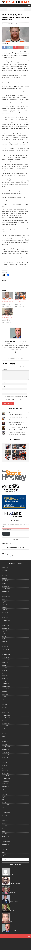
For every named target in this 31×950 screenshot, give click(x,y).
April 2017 (4, 852)
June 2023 (4, 667)
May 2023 (4, 670)
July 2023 (4, 665)
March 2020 (5, 770)
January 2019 (5, 807)
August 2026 (5, 567)
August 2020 (5, 757)
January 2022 (5, 712)
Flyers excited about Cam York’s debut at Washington (20, 301)
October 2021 (5, 720)
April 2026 (4, 578)
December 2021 (6, 715)
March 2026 (5, 580)
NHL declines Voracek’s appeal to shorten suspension (7, 301)
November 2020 (6, 749)
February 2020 (5, 773)
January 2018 (5, 839)
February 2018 (5, 836)
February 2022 (5, 710)
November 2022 (6, 686)
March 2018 (4, 833)
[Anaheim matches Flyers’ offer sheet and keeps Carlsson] (22, 457)
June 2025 (4, 604)
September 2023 (6, 660)
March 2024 (5, 644)
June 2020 (4, 762)
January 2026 (5, 586)
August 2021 (5, 725)
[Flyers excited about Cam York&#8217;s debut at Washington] (20, 295)
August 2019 (5, 789)
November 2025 (6, 591)
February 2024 (5, 646)
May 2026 (4, 575)
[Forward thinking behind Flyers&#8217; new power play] (7, 311)
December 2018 (6, 810)
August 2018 (5, 820)
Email (3, 387)
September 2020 (6, 754)
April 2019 (4, 799)
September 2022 (6, 691)
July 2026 (4, 570)
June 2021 (4, 731)
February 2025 (5, 615)
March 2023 (5, 675)
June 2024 (4, 636)
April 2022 (4, 704)
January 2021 (5, 744)
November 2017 (6, 844)
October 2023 (5, 657)
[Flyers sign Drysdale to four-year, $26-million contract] (22, 446)
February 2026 (5, 583)
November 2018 (6, 812)
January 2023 (5, 681)
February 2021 (5, 741)
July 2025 (4, 602)
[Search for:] (15, 9)
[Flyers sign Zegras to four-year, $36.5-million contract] (22, 452)
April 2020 (4, 768)
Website (4, 391)
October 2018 (5, 815)
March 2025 (5, 612)
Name (3, 382)
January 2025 (5, 617)
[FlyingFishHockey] (15, 3)
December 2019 (6, 778)
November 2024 (6, 623)
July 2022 (4, 696)
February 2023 (5, 678)
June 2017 (4, 849)
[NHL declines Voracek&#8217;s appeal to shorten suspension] (7, 295)
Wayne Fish (15, 23)
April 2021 (4, 736)
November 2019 (6, 781)
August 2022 (5, 694)
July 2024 (4, 633)
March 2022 (5, 707)
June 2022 (4, 699)
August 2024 (5, 631)
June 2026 (4, 573)
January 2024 (5, 649)
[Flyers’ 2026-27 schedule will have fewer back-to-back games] (8, 452)
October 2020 (5, 752)
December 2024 (6, 620)
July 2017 (4, 847)
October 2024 (5, 625)
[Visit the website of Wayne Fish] (15, 352)
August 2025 (5, 599)
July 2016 (4, 855)
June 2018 (4, 826)
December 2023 (6, 652)
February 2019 (5, 804)
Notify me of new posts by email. (13, 399)
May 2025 (4, 607)
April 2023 (4, 673)
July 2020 (4, 760)
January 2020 (5, 775)
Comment (4, 369)
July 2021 (4, 728)
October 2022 (5, 689)
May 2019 (4, 797)
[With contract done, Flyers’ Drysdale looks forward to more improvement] (15, 446)
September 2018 (6, 818)
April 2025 (4, 609)
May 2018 (4, 828)
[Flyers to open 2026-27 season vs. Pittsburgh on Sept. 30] (8, 457)
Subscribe (6, 534)
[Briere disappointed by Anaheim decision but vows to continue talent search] (15, 457)
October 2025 (5, 594)
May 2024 (4, 638)
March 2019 (4, 802)
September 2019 (6, 786)
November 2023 (6, 654)
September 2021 (6, 723)
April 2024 (4, 641)
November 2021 (6, 718)
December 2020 (6, 746)
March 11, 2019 (6, 23)
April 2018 (4, 831)
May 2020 (4, 765)
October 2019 (5, 783)
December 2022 (6, 683)
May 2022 (4, 702)
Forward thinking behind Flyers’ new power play (7, 317)
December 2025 (6, 588)
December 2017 (6, 841)
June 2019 (4, 794)
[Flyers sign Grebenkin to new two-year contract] (8, 446)
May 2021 (4, 733)
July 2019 (4, 791)
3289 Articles (22, 341)
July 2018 (4, 823)
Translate (14, 556)
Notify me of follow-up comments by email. (15, 396)
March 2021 (4, 739)
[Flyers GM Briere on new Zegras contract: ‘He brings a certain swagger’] (15, 452)
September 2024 (6, 628)
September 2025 (6, 596)
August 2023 (5, 662)
